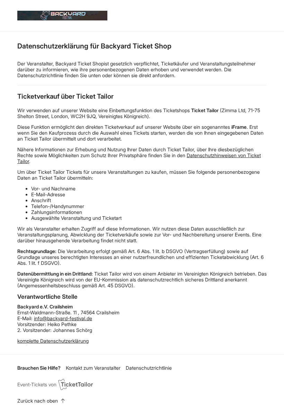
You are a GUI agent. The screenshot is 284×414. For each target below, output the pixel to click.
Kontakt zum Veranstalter (93, 368)
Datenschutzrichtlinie (149, 368)
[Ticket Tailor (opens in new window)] (75, 384)
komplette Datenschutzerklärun (51, 341)
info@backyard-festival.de (63, 318)
